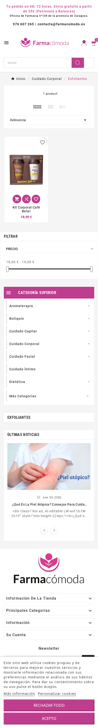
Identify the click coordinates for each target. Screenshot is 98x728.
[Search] (77, 62)
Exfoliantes (18, 417)
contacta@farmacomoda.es (61, 24)
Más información (19, 693)
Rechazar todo (49, 705)
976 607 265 (23, 24)
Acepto (49, 718)
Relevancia (49, 120)
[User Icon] (84, 43)
